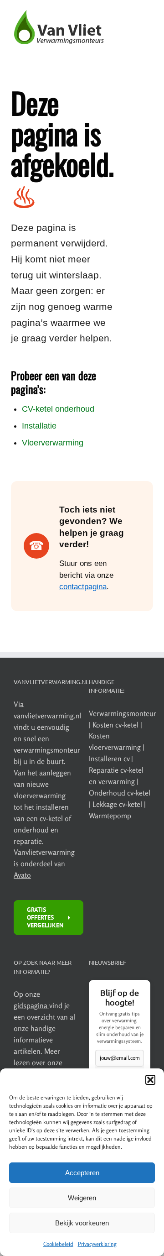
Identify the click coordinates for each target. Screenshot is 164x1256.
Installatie (39, 425)
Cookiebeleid (58, 1243)
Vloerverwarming (52, 442)
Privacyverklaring (97, 1243)
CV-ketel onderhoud (58, 408)
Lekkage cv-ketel (118, 804)
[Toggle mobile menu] (145, 41)
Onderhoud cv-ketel (119, 792)
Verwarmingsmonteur (122, 713)
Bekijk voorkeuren (82, 1223)
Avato (22, 874)
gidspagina (31, 1005)
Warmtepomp (110, 815)
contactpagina (83, 586)
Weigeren (82, 1198)
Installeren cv (110, 758)
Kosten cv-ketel (116, 724)
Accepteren (82, 1173)
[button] (150, 1079)
